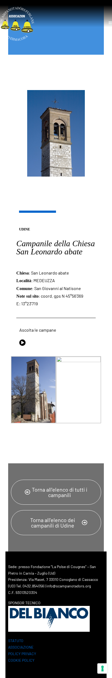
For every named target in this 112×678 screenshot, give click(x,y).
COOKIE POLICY (21, 660)
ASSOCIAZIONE (20, 647)
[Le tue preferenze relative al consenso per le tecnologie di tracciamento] (102, 668)
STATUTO (15, 640)
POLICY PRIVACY (22, 653)
